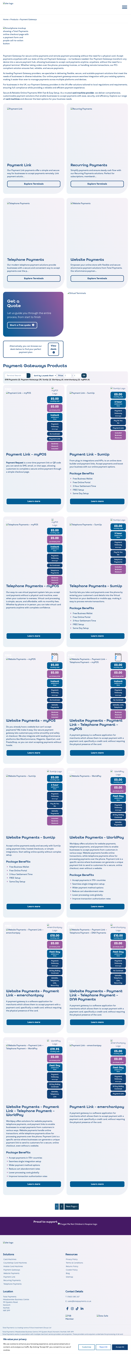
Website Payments (11, 1273)
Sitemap (69, 1277)
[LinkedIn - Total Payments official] (82, 1309)
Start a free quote (20, 325)
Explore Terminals (33, 184)
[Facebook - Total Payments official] (67, 1309)
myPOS (85, 380)
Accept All (120, 1347)
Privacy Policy (72, 1259)
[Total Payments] (18, 7)
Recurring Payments (12, 1281)
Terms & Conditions (74, 1263)
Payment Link (9, 1277)
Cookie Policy (72, 1270)
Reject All (103, 1347)
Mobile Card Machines (13, 1267)
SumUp (47, 380)
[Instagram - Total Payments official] (72, 1309)
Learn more (34, 501)
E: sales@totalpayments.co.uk (78, 1301)
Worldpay (57, 380)
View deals (53, 347)
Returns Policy (72, 1267)
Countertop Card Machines (15, 1263)
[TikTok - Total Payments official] (77, 1309)
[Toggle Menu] (124, 7)
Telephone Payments (12, 1284)
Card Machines (9, 1259)
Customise (86, 1347)
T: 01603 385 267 (72, 1297)
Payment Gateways (31, 380)
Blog (68, 1273)
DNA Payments (12, 380)
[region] (65, 1345)
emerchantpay (72, 380)
